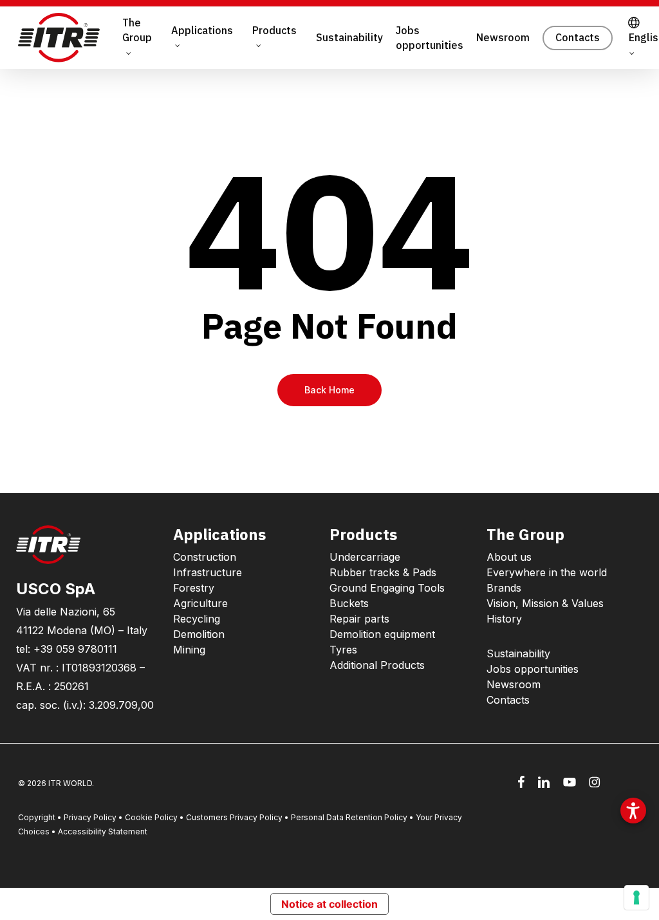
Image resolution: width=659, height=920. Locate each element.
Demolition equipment (382, 634)
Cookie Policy (151, 817)
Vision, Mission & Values (545, 603)
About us (509, 556)
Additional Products (377, 665)
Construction (204, 556)
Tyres (343, 649)
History (504, 618)
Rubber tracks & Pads (383, 572)
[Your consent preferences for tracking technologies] (636, 897)
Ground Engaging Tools (387, 587)
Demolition (199, 634)
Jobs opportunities (533, 668)
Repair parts (359, 618)
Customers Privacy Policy (234, 817)
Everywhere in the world (547, 572)
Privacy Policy (90, 817)
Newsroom (514, 684)
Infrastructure (207, 572)
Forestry (193, 587)
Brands (504, 587)
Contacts (508, 699)
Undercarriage (365, 556)
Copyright (36, 817)
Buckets (349, 603)
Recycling (196, 618)
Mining (189, 649)
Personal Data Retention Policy (349, 817)
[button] (633, 810)
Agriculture (200, 603)
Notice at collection (329, 903)
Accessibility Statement (102, 831)
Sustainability (518, 653)
